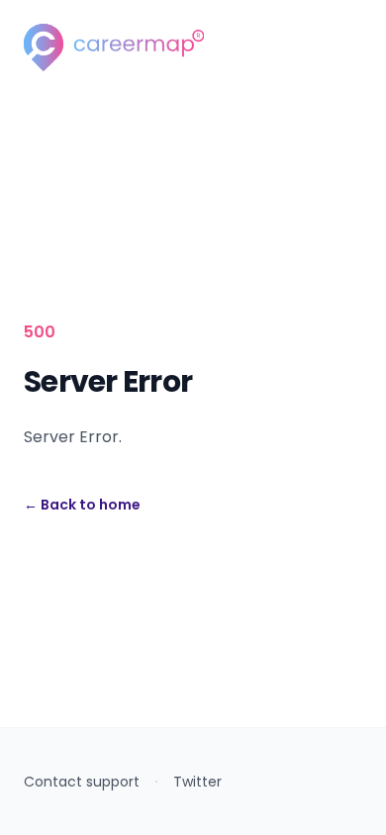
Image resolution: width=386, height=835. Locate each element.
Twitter (197, 781)
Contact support (82, 781)
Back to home (82, 504)
